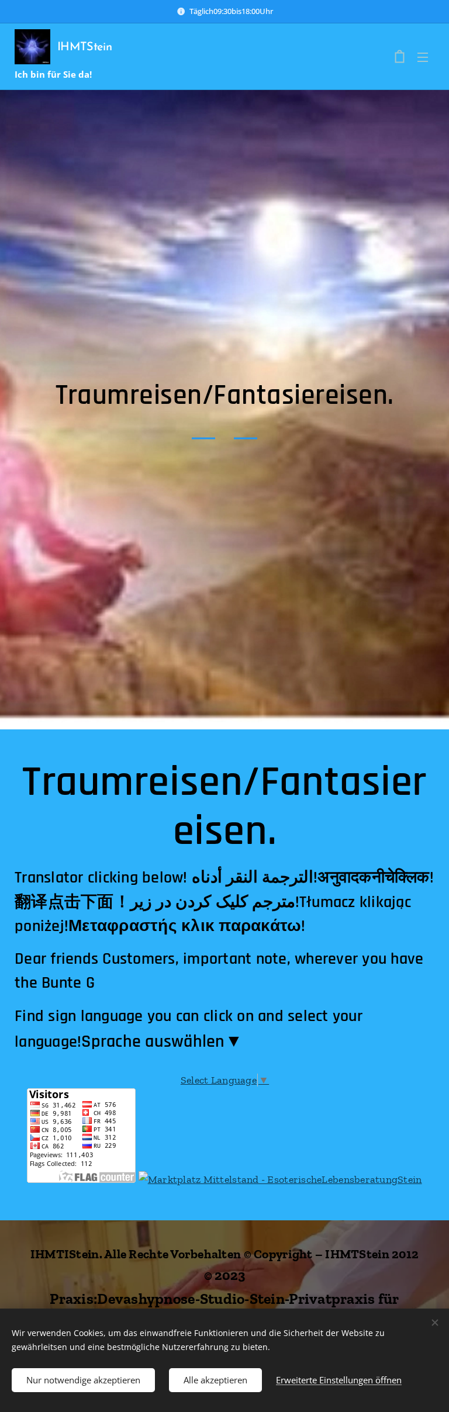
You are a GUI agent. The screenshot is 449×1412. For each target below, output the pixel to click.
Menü (422, 56)
